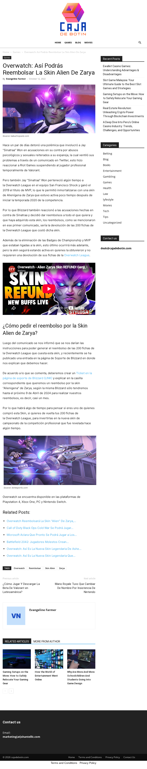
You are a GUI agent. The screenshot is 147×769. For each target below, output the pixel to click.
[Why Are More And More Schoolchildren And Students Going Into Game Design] (81, 659)
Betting (107, 153)
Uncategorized (112, 222)
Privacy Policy (112, 757)
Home (58, 42)
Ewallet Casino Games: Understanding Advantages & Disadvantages (121, 70)
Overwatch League (76, 255)
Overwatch (19, 568)
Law (105, 194)
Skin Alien (50, 568)
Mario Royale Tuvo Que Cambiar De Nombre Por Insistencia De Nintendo (75, 588)
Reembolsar (35, 568)
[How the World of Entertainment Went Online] (49, 659)
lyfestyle (108, 199)
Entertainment (112, 171)
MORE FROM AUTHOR (46, 641)
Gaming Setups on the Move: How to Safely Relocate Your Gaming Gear (123, 98)
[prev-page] (5, 691)
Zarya (62, 568)
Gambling (109, 176)
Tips (105, 217)
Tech (106, 211)
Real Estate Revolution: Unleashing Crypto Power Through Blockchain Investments (123, 112)
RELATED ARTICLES (17, 641)
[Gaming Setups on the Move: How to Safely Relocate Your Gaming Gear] (17, 659)
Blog (78, 42)
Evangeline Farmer (16, 78)
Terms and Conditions (90, 757)
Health (107, 188)
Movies (88, 42)
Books (106, 165)
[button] (139, 42)
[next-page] (11, 691)
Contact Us (129, 757)
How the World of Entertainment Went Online (46, 675)
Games (68, 42)
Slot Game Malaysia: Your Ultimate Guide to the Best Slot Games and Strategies (122, 84)
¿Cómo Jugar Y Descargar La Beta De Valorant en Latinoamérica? (21, 588)
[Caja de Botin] (73, 19)
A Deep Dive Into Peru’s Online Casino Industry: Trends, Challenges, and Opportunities (121, 126)
